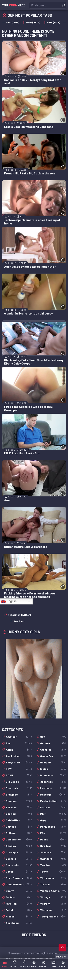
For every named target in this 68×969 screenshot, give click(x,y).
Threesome (53, 878)
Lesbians (53, 788)
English (11, 601)
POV (53, 833)
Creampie (19, 852)
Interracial (53, 775)
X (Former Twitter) (19, 614)
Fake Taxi (19, 903)
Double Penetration (19, 884)
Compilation (19, 839)
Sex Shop (19, 621)
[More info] (62, 73)
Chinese (19, 826)
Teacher (53, 865)
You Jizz (13, 5)
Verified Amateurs (53, 890)
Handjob (53, 762)
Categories (14, 966)
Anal (19, 743)
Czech (19, 871)
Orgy (53, 820)
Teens (53, 871)
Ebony (19, 890)
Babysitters (19, 762)
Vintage (53, 897)
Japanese (53, 781)
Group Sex (53, 756)
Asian (19, 749)
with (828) (53, 22)
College (19, 833)
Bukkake (19, 807)
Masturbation (53, 800)
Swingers (53, 858)
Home (5, 966)
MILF (53, 813)
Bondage (19, 800)
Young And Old (53, 916)
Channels (33, 966)
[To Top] (62, 947)
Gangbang (19, 922)
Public (53, 839)
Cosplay (19, 845)
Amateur (19, 736)
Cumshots (19, 865)
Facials (19, 897)
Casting (19, 813)
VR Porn (53, 903)
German (53, 743)
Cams (53, 966)
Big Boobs (19, 781)
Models (24, 966)
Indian (53, 768)
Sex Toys (53, 845)
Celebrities (19, 820)
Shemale (53, 852)
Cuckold (19, 858)
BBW (19, 768)
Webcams (53, 910)
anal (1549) (12, 22)
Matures (53, 807)
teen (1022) (33, 22)
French (19, 916)
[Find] (63, 5)
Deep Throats (19, 878)
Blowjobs (19, 794)
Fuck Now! (63, 966)
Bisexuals (19, 788)
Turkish (53, 884)
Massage (53, 794)
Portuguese (53, 826)
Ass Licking (19, 756)
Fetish (19, 910)
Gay (53, 736)
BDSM (19, 775)
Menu (59, 956)
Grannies (53, 749)
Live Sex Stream (43, 966)
